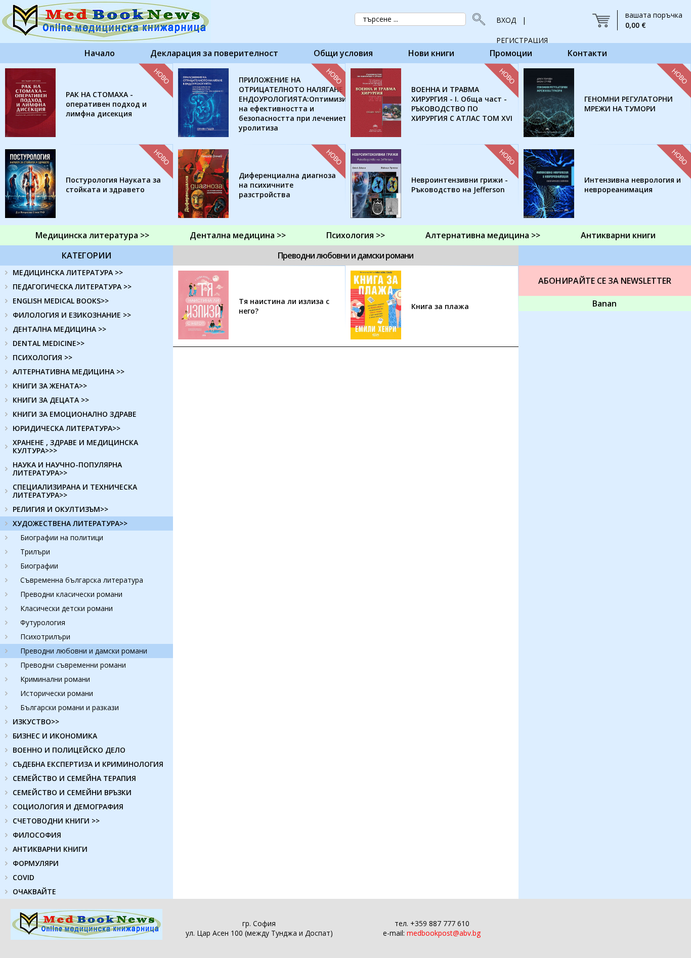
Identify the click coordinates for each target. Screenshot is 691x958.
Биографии (39, 566)
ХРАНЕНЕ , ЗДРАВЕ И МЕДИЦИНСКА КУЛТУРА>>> (75, 446)
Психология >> (355, 235)
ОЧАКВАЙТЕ (34, 891)
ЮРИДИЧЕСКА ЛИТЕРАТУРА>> (66, 428)
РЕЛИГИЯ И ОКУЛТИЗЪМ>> (60, 509)
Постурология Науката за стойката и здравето (113, 184)
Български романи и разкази (69, 707)
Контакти (587, 53)
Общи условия (343, 53)
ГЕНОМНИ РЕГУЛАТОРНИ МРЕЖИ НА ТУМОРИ (628, 103)
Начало (99, 53)
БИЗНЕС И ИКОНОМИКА (55, 736)
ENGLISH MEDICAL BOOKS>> (61, 301)
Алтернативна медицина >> (482, 235)
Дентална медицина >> (238, 235)
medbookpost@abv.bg (444, 933)
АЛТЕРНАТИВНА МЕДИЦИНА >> (68, 371)
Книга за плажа (440, 306)
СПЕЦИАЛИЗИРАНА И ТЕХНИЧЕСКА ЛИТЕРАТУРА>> (75, 491)
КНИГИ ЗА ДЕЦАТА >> (51, 400)
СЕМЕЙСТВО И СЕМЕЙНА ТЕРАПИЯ (74, 778)
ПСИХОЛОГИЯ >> (42, 357)
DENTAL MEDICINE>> (48, 343)
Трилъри (35, 551)
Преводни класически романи (71, 594)
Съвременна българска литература (81, 580)
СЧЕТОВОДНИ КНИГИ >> (56, 820)
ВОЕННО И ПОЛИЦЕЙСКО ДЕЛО (69, 750)
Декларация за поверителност (214, 53)
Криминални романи (55, 679)
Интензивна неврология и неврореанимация (632, 184)
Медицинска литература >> (92, 235)
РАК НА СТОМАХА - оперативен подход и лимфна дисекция (106, 104)
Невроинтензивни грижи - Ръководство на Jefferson (459, 184)
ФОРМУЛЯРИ (36, 863)
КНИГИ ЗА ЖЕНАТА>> (50, 385)
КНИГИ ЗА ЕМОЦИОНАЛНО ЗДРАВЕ (75, 414)
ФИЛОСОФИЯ (37, 835)
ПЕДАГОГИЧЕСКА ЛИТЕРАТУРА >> (72, 286)
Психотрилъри (45, 636)
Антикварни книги (618, 235)
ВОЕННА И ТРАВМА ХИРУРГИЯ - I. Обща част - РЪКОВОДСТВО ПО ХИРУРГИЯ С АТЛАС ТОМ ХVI (461, 103)
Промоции (511, 53)
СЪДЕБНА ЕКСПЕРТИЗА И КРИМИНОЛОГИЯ (88, 764)
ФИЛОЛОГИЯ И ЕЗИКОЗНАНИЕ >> (72, 315)
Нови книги (431, 53)
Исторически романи (56, 693)
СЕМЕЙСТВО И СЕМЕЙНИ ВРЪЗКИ (72, 792)
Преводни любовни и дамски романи (83, 651)
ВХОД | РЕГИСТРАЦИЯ (522, 22)
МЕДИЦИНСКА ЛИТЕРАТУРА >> (68, 272)
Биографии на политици (61, 537)
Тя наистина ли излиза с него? (284, 306)
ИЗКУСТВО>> (36, 721)
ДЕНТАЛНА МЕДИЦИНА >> (59, 329)
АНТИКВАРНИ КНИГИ (50, 849)
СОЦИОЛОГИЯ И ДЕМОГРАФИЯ (68, 806)
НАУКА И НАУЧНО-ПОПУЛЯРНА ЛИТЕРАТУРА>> (67, 468)
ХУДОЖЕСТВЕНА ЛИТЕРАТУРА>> (70, 523)
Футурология (42, 622)
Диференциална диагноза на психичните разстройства (287, 184)
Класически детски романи (66, 608)
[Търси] (476, 19)
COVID (23, 877)
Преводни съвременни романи (73, 665)
